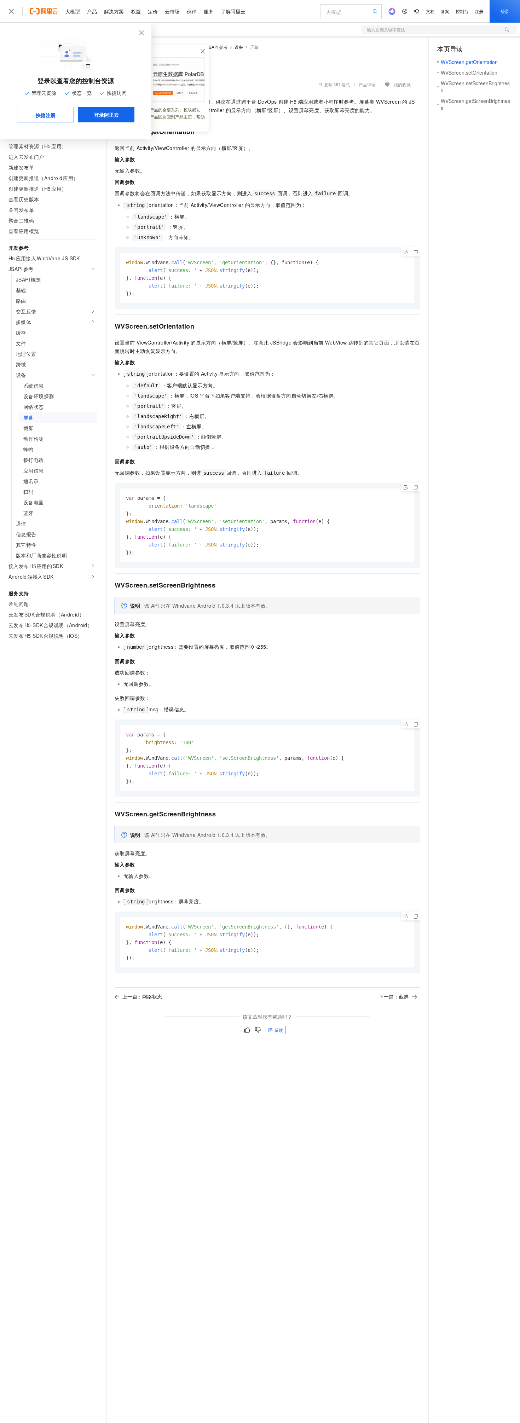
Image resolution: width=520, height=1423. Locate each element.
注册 (479, 11)
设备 (239, 47)
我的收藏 (402, 84)
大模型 (72, 11)
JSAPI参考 (217, 47)
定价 (153, 11)
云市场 (172, 11)
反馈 (279, 1030)
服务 (209, 11)
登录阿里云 (106, 114)
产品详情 (367, 84)
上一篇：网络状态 (142, 996)
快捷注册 (46, 114)
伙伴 (192, 11)
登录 (505, 11)
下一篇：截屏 (394, 996)
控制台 (462, 11)
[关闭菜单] (11, 11)
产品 (92, 11)
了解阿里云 (233, 11)
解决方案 (114, 11)
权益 (136, 11)
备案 (445, 11)
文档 (430, 11)
